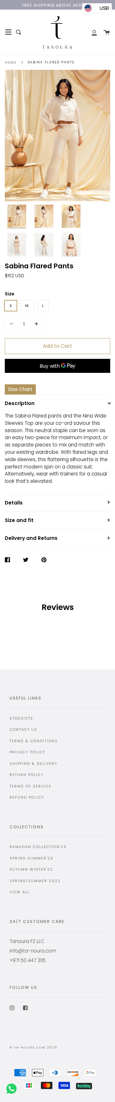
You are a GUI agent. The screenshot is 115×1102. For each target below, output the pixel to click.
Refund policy (27, 797)
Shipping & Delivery (33, 763)
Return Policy (27, 774)
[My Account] (90, 32)
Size (9, 294)
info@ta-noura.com (33, 950)
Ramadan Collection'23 (38, 846)
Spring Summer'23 (31, 858)
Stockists (21, 718)
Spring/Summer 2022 (35, 880)
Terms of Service (30, 786)
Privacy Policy (28, 752)
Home (11, 62)
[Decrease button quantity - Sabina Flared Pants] (12, 324)
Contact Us (23, 729)
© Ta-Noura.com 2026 (33, 1047)
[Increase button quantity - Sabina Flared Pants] (35, 324)
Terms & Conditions (34, 740)
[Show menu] (8, 32)
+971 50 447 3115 (28, 960)
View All (20, 892)
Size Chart (20, 389)
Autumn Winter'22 (31, 869)
